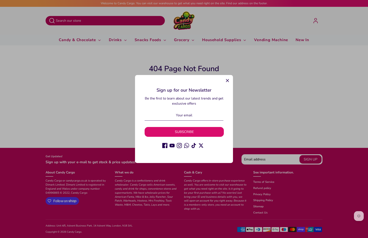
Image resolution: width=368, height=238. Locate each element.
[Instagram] (179, 145)
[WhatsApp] (186, 145)
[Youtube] (172, 145)
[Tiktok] (193, 145)
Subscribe (184, 132)
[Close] (227, 80)
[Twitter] (201, 145)
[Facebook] (164, 145)
